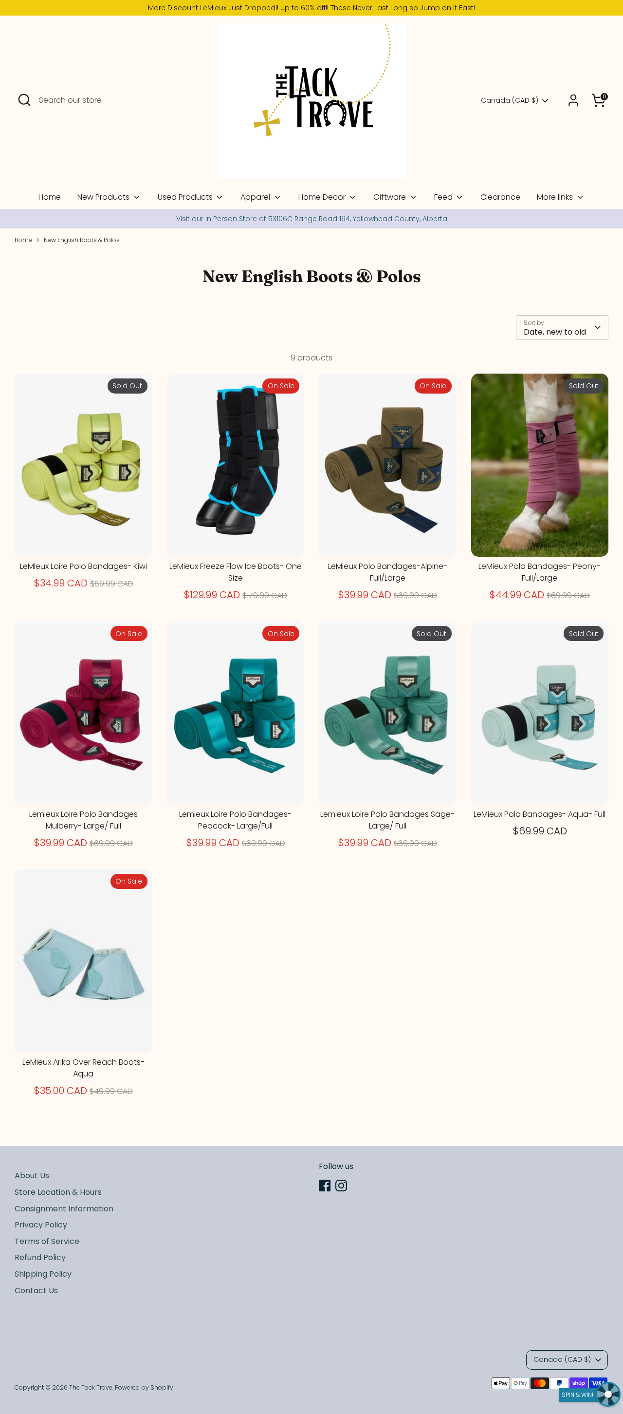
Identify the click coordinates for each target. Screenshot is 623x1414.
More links (556, 197)
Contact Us (36, 1290)
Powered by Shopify (144, 1387)
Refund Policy (40, 1257)
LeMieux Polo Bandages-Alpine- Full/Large (387, 572)
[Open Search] (24, 100)
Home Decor (323, 197)
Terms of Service (47, 1241)
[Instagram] (341, 1185)
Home (49, 197)
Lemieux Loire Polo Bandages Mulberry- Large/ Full (83, 820)
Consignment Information (64, 1208)
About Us (32, 1175)
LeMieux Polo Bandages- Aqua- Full (539, 814)
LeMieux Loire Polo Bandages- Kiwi (83, 566)
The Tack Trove (90, 1387)
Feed (444, 197)
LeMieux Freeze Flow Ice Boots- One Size (235, 572)
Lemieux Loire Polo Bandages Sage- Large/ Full (387, 820)
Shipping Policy (43, 1274)
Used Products (186, 197)
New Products (104, 197)
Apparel (256, 197)
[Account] (573, 100)
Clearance (500, 197)
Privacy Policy (41, 1224)
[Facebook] (324, 1185)
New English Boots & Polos (82, 240)
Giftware (390, 197)
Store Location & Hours (58, 1192)
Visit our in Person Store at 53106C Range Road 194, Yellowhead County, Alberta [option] (311, 219)
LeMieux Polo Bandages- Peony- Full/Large (539, 572)
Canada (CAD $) (509, 100)
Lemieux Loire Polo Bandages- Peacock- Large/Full (235, 820)
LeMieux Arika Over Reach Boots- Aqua (83, 1067)
